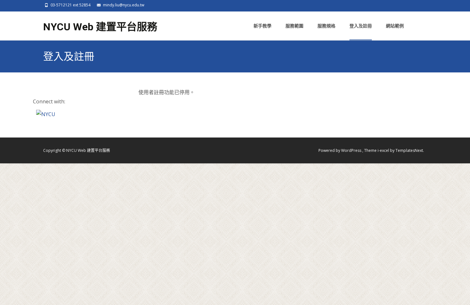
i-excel (384, 150)
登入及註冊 (360, 26)
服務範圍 (294, 26)
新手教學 (262, 26)
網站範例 (395, 26)
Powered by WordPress (340, 150)
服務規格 (326, 26)
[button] (45, 113)
